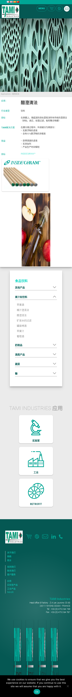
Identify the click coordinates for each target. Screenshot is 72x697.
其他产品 (20, 287)
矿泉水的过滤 (24, 320)
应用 (9, 581)
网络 (9, 556)
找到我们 (11, 567)
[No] (67, 686)
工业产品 (11, 589)
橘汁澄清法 (23, 310)
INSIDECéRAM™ (28, 154)
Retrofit (10, 592)
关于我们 (11, 552)
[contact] (67, 9)
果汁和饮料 (21, 297)
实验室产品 (12, 585)
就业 (9, 560)
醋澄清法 (22, 315)
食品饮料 (21, 281)
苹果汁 (20, 331)
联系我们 (11, 571)
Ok (36, 691)
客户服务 (11, 574)
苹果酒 (20, 304)
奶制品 (18, 345)
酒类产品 (20, 354)
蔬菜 (17, 364)
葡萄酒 (20, 336)
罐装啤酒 (22, 325)
